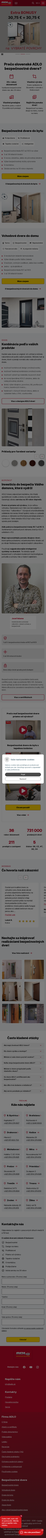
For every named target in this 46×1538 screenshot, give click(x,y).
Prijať (23, 774)
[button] (42, 1530)
